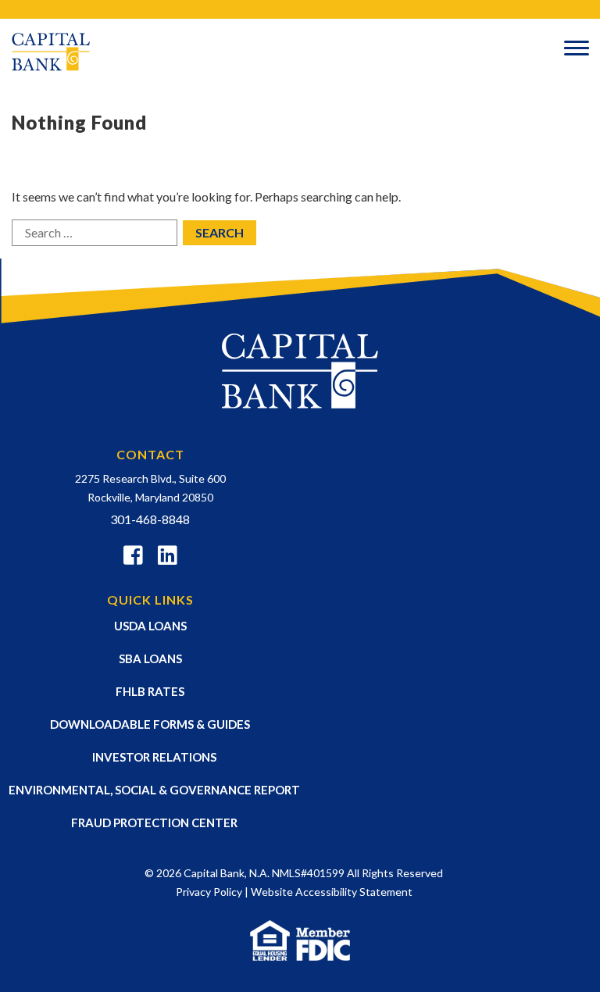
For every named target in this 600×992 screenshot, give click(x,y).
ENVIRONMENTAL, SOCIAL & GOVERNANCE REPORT (154, 790)
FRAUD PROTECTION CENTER (154, 822)
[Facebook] (133, 557)
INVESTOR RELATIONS (154, 757)
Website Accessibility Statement (331, 891)
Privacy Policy (209, 891)
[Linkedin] (168, 557)
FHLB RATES (150, 691)
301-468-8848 (150, 519)
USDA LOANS (150, 626)
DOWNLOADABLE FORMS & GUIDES (150, 724)
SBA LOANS (150, 658)
